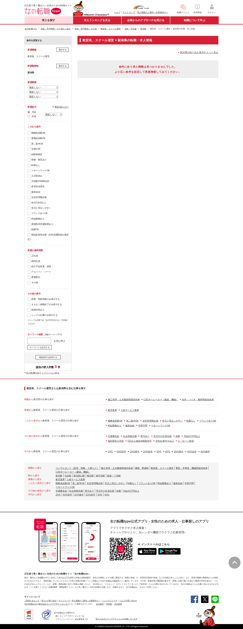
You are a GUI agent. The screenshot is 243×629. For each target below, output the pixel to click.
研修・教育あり (39, 159)
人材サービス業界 (130, 410)
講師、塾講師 (142, 468)
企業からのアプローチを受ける (145, 20)
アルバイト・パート (41, 271)
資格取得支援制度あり (42, 224)
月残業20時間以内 (40, 181)
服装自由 (35, 192)
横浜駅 (90, 475)
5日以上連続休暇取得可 (140, 441)
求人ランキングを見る (97, 20)
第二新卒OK (37, 143)
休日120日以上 (38, 202)
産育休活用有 (37, 186)
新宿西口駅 (79, 475)
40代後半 (205, 451)
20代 (110, 451)
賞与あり (145, 436)
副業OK (35, 229)
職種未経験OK (38, 133)
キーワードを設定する (40, 347)
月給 (34, 112)
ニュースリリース (109, 601)
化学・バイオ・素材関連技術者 (198, 399)
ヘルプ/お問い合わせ (128, 601)
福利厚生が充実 (116, 441)
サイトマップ (128, 12)
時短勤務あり (37, 218)
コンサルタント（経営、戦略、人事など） (77, 468)
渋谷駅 (68, 475)
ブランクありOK (39, 213)
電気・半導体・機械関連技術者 (191, 468)
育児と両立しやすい (41, 208)
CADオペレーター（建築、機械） (161, 399)
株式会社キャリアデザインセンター (54, 604)
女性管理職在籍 (39, 197)
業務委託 (35, 277)
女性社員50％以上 (164, 441)
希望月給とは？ (62, 107)
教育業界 (112, 410)
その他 (34, 282)
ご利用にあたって (31, 601)
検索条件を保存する (48, 357)
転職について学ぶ (194, 20)
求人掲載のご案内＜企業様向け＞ (152, 12)
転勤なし (35, 165)
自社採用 (118, 604)
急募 (177, 436)
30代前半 (121, 451)
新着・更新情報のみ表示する (45, 299)
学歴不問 (35, 149)
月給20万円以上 (192, 436)
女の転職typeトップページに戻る (42, 373)
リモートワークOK (40, 170)
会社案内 (100, 604)
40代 (167, 451)
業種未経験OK (38, 138)
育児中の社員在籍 (162, 436)
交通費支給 (113, 436)
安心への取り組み (49, 601)
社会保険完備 (130, 436)
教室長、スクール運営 (162, 468)
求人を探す (48, 20)
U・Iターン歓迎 (186, 441)
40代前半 (192, 451)
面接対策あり (37, 309)
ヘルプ (117, 12)
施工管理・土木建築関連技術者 (124, 399)
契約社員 (35, 261)
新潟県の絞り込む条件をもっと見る (199, 52)
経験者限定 (36, 154)
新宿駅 (59, 475)
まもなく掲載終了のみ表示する (46, 304)
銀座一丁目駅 (114, 475)
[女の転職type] (30, 604)
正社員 (34, 255)
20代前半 (148, 451)
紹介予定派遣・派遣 (41, 266)
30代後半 (178, 451)
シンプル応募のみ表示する (44, 315)
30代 (158, 451)
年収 (34, 116)
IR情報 (109, 604)
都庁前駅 (100, 475)
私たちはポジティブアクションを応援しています (116, 619)
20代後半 (134, 451)
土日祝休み (36, 176)
